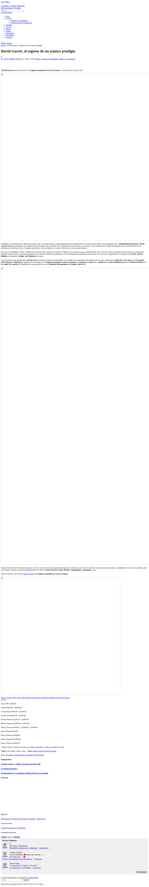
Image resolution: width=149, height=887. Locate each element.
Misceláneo (10, 35)
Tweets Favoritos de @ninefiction (13, 828)
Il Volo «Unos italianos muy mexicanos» (17, 859)
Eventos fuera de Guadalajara (21, 23)
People (4, 837)
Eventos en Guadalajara (19, 21)
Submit (26, 880)
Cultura (37, 59)
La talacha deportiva (9, 769)
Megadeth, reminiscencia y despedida (23, 848)
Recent (10, 837)
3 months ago (44, 848)
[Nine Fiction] (6, 12)
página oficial (28, 574)
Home (3, 45)
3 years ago (38, 859)
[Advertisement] (28, 63)
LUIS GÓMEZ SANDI (12, 59)
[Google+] (31, 819)
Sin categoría (70, 59)
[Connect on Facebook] (5, 819)
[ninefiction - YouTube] (22, 819)
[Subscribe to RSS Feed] (41, 819)
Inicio (8, 16)
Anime (8, 31)
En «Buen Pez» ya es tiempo (20, 868)
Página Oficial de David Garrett (44, 751)
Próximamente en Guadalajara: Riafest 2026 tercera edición (24, 773)
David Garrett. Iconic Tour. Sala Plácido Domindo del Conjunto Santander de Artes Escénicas (35, 698)
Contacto (9, 37)
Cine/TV (9, 27)
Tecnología (10, 33)
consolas (9, 25)
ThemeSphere (33, 878)
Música (8, 29)
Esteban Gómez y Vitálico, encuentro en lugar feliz (21, 764)
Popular (17, 837)
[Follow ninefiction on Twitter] (14, 819)
